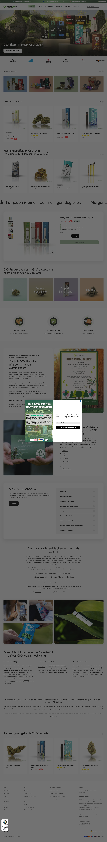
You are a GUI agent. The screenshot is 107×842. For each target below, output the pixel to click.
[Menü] (7, 820)
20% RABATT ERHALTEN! (68, 427)
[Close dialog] (80, 401)
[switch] (4, 829)
